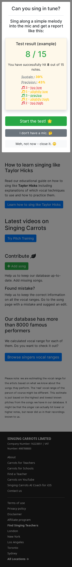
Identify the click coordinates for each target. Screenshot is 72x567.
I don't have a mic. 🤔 (36, 133)
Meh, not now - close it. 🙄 (36, 144)
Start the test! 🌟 (36, 121)
